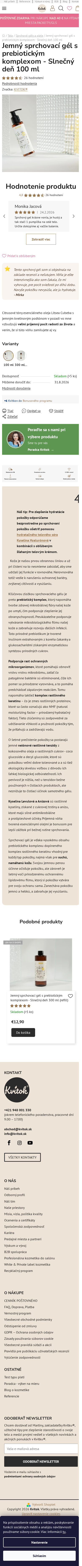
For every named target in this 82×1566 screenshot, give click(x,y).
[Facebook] (9, 1143)
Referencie (11, 1396)
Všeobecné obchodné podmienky (28, 1319)
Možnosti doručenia (16, 388)
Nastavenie (39, 1542)
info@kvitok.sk (15, 1134)
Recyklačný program (18, 1271)
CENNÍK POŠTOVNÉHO (20, 1301)
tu (64, 1532)
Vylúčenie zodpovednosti (22, 1357)
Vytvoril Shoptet (43, 1504)
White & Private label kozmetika (27, 1264)
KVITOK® (21, 89)
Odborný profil (14, 1195)
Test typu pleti (14, 1377)
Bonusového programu (37, 401)
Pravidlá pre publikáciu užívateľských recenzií (36, 1351)
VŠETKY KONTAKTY (22, 1157)
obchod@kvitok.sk (18, 1129)
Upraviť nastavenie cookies (41, 1514)
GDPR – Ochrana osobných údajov (28, 1332)
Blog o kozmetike (16, 1390)
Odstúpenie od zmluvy (20, 1326)
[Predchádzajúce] (4, 216)
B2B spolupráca (15, 1252)
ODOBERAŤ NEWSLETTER (41, 1463)
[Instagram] (19, 1143)
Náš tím (9, 1201)
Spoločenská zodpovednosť (24, 1226)
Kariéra (9, 1233)
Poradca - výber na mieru (21, 1383)
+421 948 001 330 (17, 1110)
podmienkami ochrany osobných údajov (30, 1476)
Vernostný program (17, 1313)
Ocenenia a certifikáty (19, 1220)
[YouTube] (30, 1143)
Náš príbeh (12, 1188)
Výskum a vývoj (15, 1245)
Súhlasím (39, 1556)
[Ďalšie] (73, 216)
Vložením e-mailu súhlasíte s (30, 1474)
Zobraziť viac (41, 239)
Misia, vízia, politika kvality (23, 1214)
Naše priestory (14, 1208)
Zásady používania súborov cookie (28, 1338)
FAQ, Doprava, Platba (19, 1307)
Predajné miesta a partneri (22, 1239)
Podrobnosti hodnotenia (19, 83)
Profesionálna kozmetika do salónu (29, 1258)
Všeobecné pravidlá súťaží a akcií (28, 1345)
